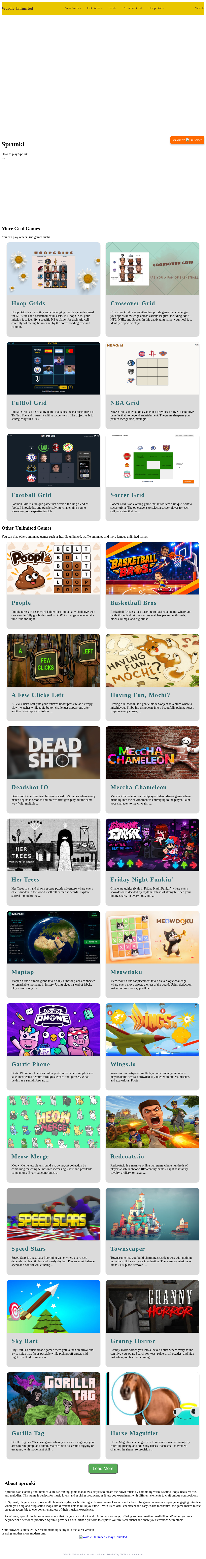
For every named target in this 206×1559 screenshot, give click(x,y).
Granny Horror (132, 1341)
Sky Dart (24, 1341)
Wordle (199, 8)
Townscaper (127, 1248)
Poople (21, 602)
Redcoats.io (127, 1156)
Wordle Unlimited (17, 8)
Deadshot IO (29, 787)
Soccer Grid (127, 495)
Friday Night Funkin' (141, 879)
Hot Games (94, 8)
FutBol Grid (29, 402)
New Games (73, 8)
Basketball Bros (133, 602)
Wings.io (123, 1064)
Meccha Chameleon (138, 787)
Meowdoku (126, 972)
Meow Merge (30, 1156)
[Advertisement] (103, 191)
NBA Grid (125, 402)
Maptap (22, 972)
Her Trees (25, 879)
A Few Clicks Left (37, 695)
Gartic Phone (30, 1064)
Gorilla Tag (27, 1433)
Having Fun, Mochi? (140, 695)
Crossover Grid (132, 8)
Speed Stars (28, 1248)
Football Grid (31, 495)
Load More (103, 1468)
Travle (112, 8)
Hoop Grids (156, 8)
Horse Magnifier (134, 1433)
